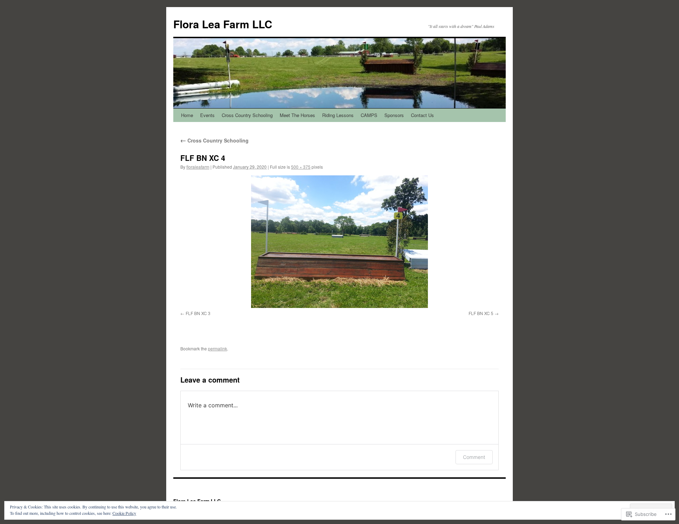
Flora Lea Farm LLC (222, 23)
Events (207, 115)
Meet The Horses (297, 115)
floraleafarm (197, 167)
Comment (474, 457)
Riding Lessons (338, 115)
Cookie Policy (124, 513)
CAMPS (369, 115)
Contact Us (422, 115)
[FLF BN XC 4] (339, 241)
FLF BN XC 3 (198, 313)
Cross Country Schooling (247, 115)
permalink (217, 348)
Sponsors (394, 115)
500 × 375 (301, 167)
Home (187, 115)
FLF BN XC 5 (481, 313)
